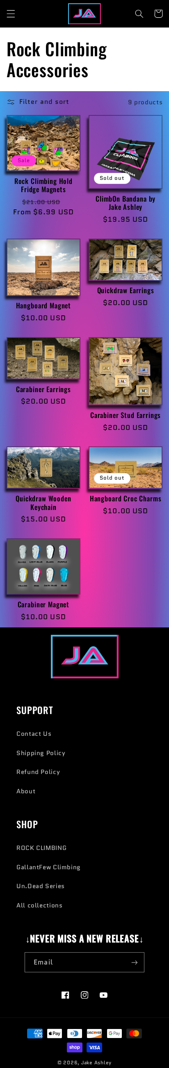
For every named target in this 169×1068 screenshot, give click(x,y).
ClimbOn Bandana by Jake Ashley (125, 203)
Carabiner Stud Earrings (125, 415)
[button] (10, 13)
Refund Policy (38, 771)
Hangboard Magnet (43, 305)
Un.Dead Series (40, 886)
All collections (39, 905)
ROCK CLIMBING (41, 847)
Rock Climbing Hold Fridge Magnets (43, 185)
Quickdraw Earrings (125, 290)
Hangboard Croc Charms (126, 498)
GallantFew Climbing (48, 867)
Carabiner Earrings (43, 389)
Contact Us (33, 733)
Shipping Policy (40, 753)
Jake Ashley (96, 1062)
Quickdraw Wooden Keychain (43, 502)
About (25, 791)
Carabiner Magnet (43, 604)
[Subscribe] (134, 962)
